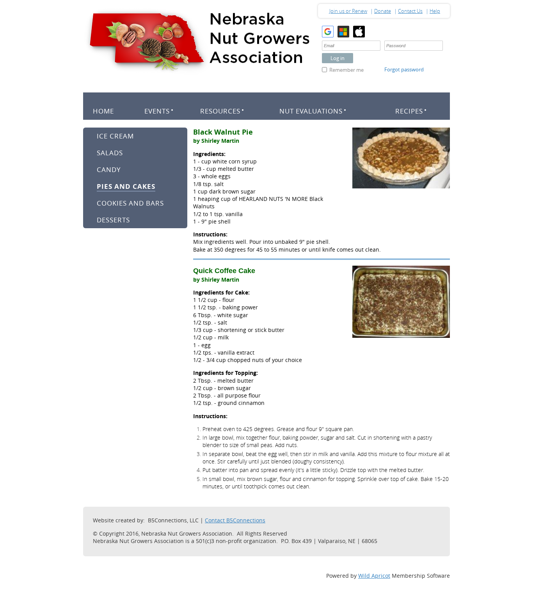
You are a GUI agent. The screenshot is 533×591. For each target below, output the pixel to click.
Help (435, 10)
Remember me (346, 69)
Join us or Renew (348, 10)
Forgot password (404, 69)
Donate (382, 10)
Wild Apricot (374, 575)
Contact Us (410, 10)
